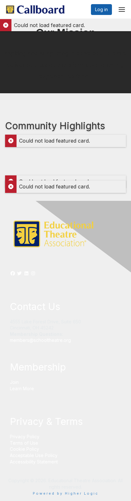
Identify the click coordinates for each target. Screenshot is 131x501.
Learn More (22, 388)
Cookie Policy (24, 449)
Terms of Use (24, 443)
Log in (101, 9)
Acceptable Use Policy (34, 455)
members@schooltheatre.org (40, 340)
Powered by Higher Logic (66, 493)
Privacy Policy (24, 436)
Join (14, 382)
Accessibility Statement (34, 461)
